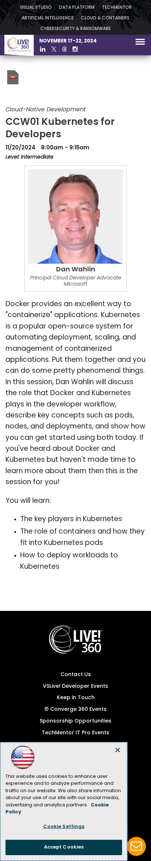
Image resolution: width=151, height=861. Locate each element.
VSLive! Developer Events (75, 686)
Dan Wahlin (75, 270)
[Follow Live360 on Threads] (64, 49)
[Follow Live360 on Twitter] (54, 49)
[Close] (118, 750)
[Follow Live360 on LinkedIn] (43, 49)
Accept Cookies (64, 847)
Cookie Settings (64, 826)
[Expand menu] (140, 43)
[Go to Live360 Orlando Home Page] (19, 54)
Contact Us (75, 675)
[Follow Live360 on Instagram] (75, 49)
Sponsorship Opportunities (75, 721)
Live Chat (136, 846)
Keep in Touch (76, 698)
